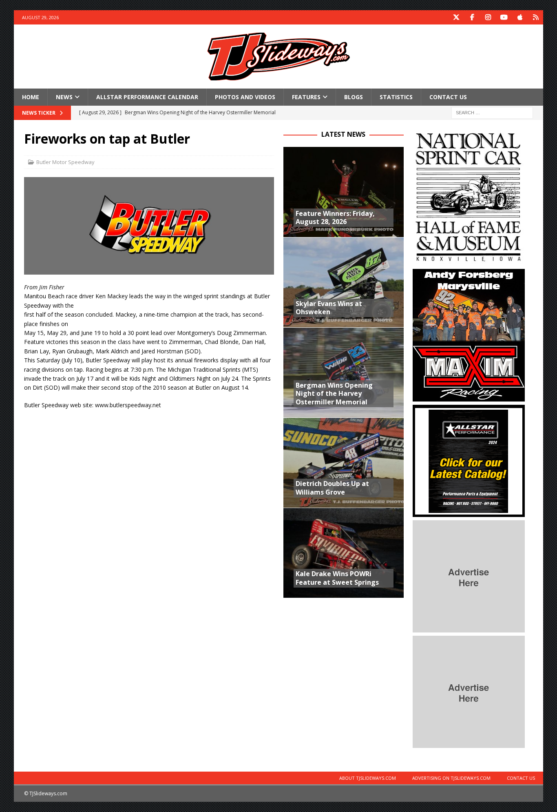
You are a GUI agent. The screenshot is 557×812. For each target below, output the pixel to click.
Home (30, 97)
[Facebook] (472, 17)
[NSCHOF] (469, 261)
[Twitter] (456, 17)
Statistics (396, 97)
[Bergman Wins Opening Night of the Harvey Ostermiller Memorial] (343, 372)
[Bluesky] (536, 17)
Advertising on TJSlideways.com (451, 778)
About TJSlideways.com (367, 778)
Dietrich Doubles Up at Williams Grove (332, 488)
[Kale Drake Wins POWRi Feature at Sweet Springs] (343, 553)
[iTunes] (520, 17)
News (64, 97)
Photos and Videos (245, 97)
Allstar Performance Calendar (147, 97)
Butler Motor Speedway (65, 162)
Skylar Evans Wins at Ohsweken (329, 308)
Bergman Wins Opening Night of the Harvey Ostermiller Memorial (334, 394)
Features (306, 97)
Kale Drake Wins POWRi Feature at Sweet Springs (337, 578)
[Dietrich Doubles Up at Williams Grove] (343, 462)
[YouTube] (504, 17)
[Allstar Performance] (469, 512)
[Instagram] (488, 17)
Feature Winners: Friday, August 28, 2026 (335, 217)
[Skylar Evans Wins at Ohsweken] (343, 282)
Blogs (353, 97)
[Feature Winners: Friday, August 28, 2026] (343, 192)
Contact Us (448, 97)
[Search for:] (492, 112)
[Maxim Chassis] (469, 397)
